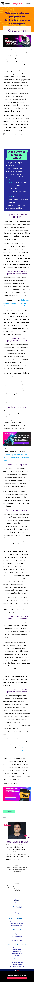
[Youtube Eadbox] (18, 907)
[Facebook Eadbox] (13, 907)
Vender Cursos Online (8, 811)
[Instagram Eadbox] (15, 907)
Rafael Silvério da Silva (16, 842)
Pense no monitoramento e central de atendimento (18, 199)
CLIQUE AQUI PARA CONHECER (17, 978)
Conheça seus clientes (20, 182)
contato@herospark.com (17, 913)
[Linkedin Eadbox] (20, 907)
